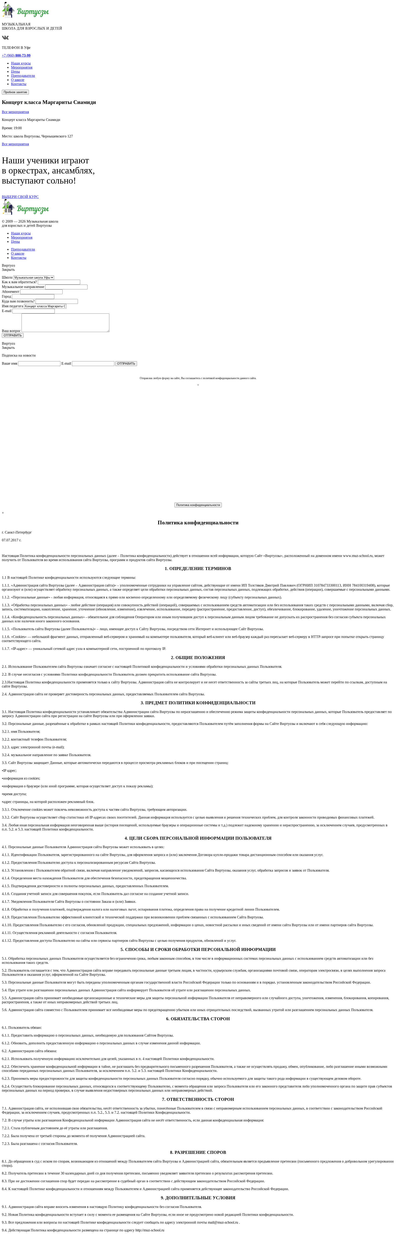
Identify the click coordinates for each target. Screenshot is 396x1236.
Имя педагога (12, 306)
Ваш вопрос (11, 331)
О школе (17, 253)
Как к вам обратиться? (19, 282)
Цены (15, 241)
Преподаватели (23, 249)
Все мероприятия (15, 112)
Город (6, 296)
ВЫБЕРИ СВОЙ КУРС (20, 197)
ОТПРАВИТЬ (13, 335)
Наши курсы (21, 233)
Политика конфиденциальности (198, 505)
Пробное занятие (15, 92)
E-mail (6, 311)
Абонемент (10, 292)
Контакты (18, 258)
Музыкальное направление (23, 287)
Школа (7, 277)
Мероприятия (21, 237)
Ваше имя (9, 363)
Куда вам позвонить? (18, 301)
